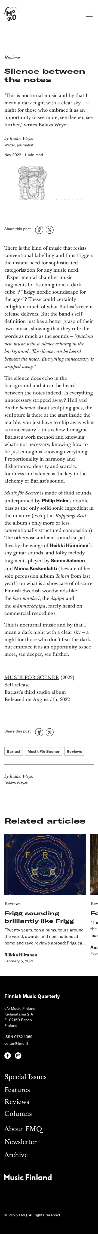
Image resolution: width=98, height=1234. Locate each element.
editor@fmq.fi (16, 1043)
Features (17, 1090)
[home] (11, 14)
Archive (16, 1155)
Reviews (16, 1102)
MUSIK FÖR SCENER (31, 678)
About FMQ (23, 1129)
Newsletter (20, 1142)
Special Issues (25, 1077)
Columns (18, 1114)
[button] (88, 14)
